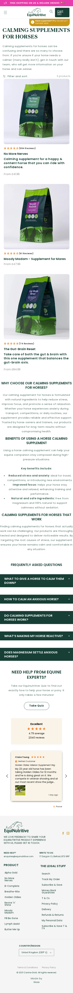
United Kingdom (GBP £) (34, 952)
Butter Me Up (12, 929)
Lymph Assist (12, 923)
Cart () (60, 12)
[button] (5, 12)
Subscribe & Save (52, 884)
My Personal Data (52, 920)
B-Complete (12, 886)
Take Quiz (36, 705)
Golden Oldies (13, 897)
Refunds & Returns (53, 915)
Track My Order (51, 879)
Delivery (46, 909)
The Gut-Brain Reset (19, 349)
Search (46, 873)
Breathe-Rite (12, 891)
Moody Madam (9, 911)
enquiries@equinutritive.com (18, 856)
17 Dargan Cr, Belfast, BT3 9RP (54, 856)
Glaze (36, 982)
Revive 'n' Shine (10, 904)
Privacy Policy (50, 903)
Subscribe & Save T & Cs (54, 927)
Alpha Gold (11, 872)
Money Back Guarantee (49, 891)
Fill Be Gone (11, 918)
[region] (36, 776)
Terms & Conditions (27, 967)
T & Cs (46, 898)
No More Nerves (16, 154)
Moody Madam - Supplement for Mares (35, 259)
